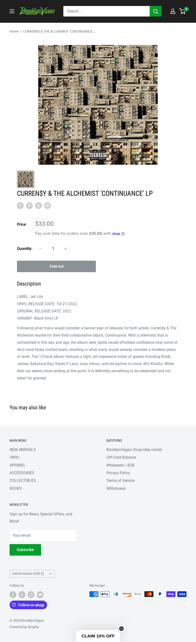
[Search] (156, 11)
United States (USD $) (28, 573)
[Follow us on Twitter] (22, 594)
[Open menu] (12, 11)
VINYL (15, 457)
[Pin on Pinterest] (29, 205)
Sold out (56, 266)
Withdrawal (115, 488)
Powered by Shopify (24, 627)
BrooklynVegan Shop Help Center (134, 449)
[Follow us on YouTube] (40, 594)
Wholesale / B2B (120, 465)
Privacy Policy (118, 473)
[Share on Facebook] (20, 205)
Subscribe (25, 549)
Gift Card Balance (121, 457)
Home (14, 31)
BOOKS (16, 488)
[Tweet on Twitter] (38, 205)
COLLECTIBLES (23, 480)
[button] (98, 636)
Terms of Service (120, 480)
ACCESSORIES (22, 473)
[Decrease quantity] (40, 249)
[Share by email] (47, 205)
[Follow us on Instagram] (31, 594)
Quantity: (24, 248)
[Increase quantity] (66, 249)
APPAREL (18, 465)
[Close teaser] (121, 628)
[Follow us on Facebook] (13, 594)
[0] (182, 11)
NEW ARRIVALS (23, 449)
